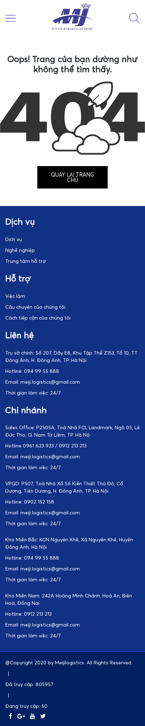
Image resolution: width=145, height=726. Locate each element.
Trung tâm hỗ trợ (25, 261)
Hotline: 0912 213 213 (28, 614)
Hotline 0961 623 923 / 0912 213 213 (46, 445)
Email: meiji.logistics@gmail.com (42, 382)
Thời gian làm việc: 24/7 (33, 393)
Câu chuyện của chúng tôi (35, 307)
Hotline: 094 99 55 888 (32, 371)
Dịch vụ (13, 239)
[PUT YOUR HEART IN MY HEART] (72, 30)
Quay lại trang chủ (72, 177)
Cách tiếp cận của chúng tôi (38, 318)
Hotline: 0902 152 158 (29, 502)
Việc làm (15, 296)
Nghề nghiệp (20, 250)
